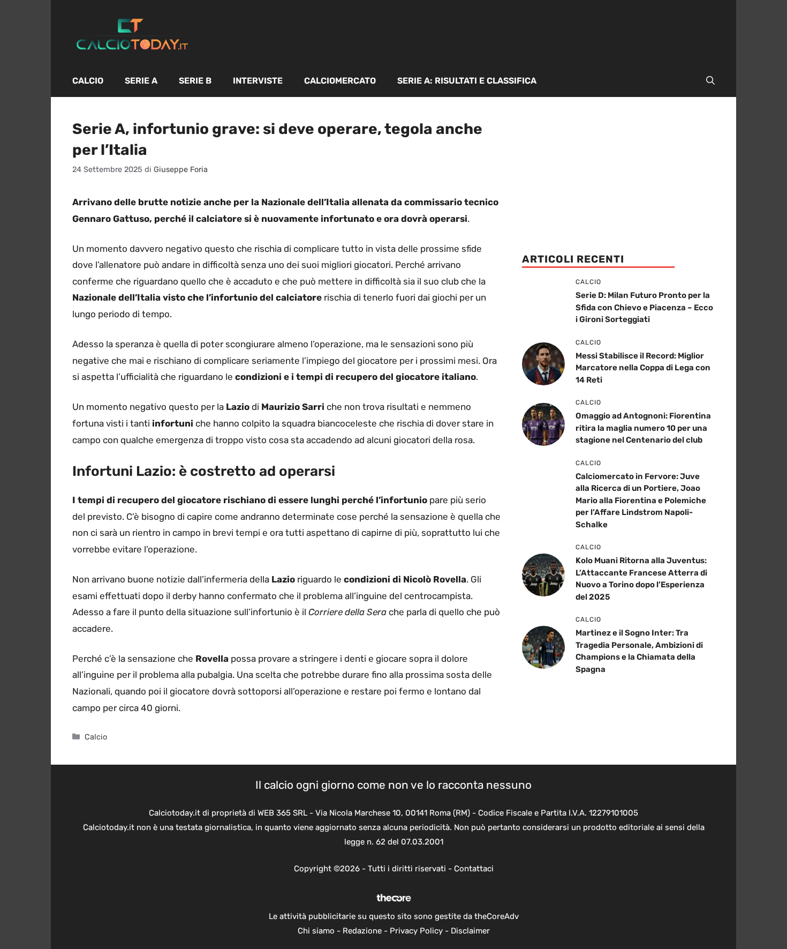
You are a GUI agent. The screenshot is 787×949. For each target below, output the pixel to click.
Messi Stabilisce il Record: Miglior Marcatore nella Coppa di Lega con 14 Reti (643, 368)
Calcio (87, 81)
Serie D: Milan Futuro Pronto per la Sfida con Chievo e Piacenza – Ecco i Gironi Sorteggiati (644, 307)
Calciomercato (340, 81)
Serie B (195, 81)
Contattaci (474, 868)
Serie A (141, 81)
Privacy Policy (416, 931)
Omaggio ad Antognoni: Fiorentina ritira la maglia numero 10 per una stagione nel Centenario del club (643, 428)
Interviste (258, 81)
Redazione (362, 931)
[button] (710, 81)
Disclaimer (470, 931)
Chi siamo (316, 931)
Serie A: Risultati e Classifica (466, 81)
